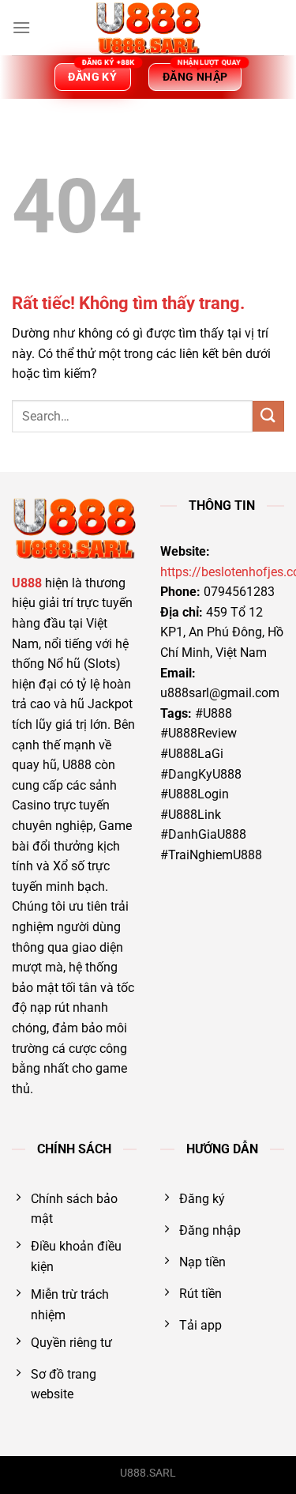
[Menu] (21, 27)
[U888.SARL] (148, 27)
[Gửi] (268, 416)
